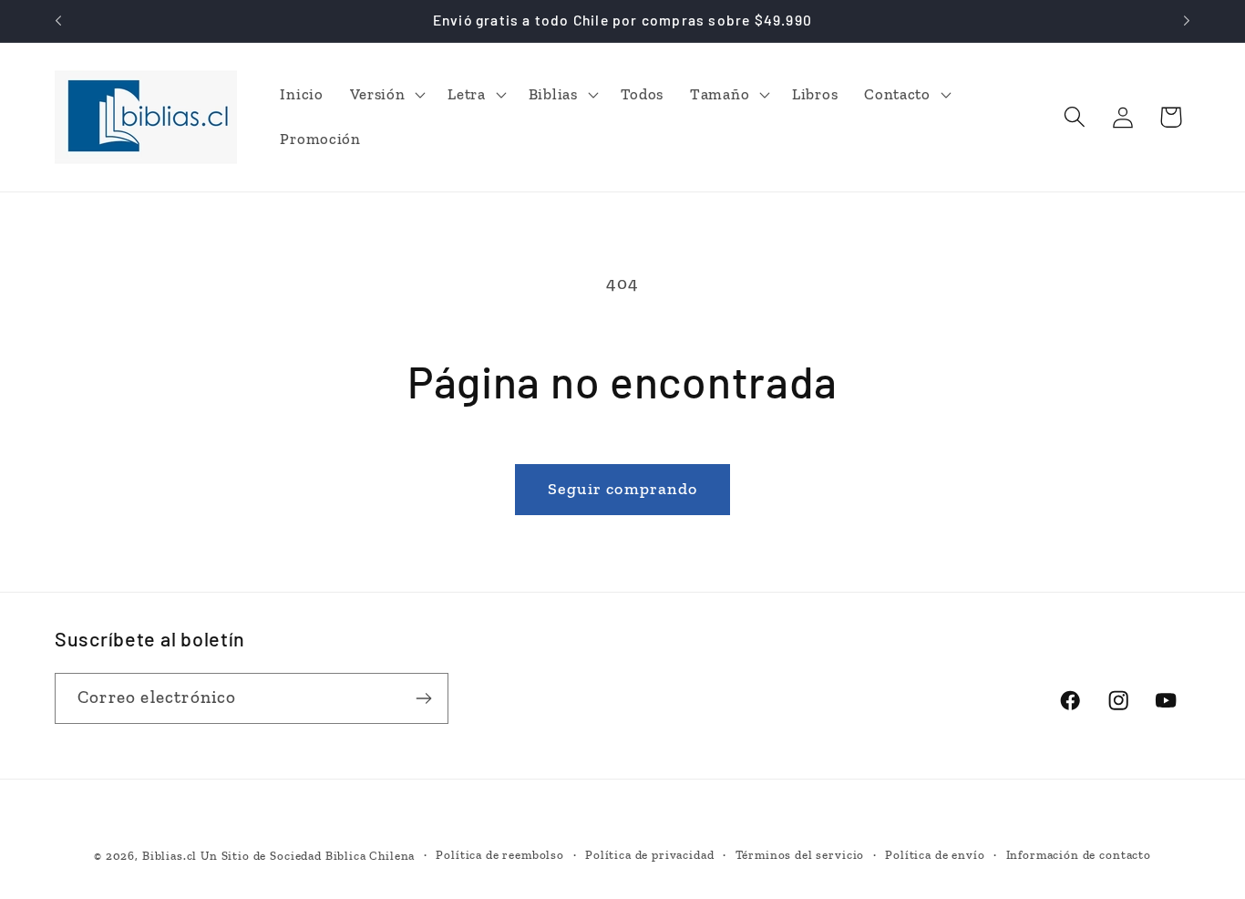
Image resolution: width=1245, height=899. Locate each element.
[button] (385, 94)
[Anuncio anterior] (58, 21)
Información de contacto (1078, 855)
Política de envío (934, 855)
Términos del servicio (800, 855)
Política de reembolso (500, 855)
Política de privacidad (649, 855)
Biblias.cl (169, 856)
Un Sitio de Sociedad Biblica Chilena (308, 856)
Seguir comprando (622, 489)
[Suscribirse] (423, 698)
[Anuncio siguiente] (1187, 21)
